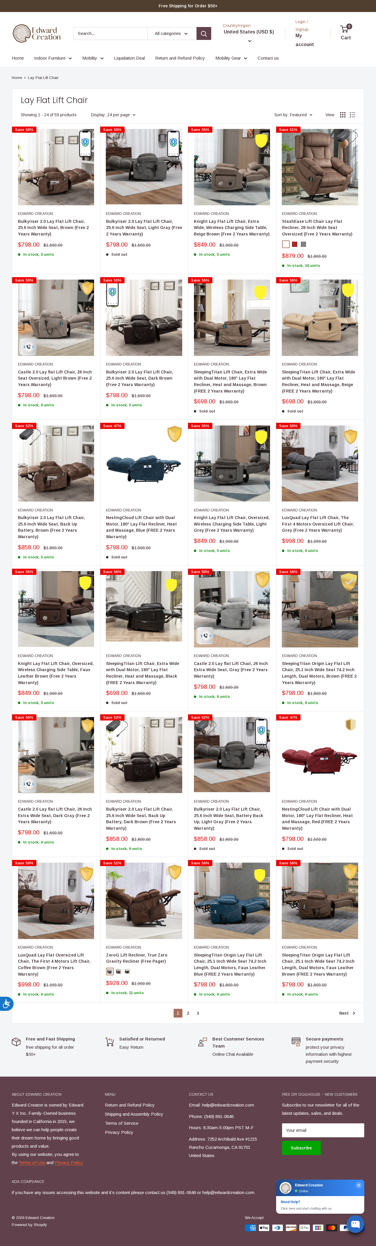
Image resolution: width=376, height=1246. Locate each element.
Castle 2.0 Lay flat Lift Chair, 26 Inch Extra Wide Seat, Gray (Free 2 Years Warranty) (231, 669)
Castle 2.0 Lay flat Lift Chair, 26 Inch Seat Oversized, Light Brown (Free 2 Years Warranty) (55, 378)
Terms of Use (32, 1162)
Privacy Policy (69, 1162)
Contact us (268, 57)
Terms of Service (121, 1123)
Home (18, 57)
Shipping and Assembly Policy (134, 1114)
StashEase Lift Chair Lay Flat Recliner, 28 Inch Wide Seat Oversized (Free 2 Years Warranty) (317, 227)
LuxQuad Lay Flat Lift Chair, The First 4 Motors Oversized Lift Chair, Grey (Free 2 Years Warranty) (318, 524)
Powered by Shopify (29, 1225)
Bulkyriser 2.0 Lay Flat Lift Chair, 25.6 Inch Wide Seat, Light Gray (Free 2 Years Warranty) (144, 227)
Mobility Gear (228, 57)
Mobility (89, 57)
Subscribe (301, 1147)
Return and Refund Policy (180, 57)
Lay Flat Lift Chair (43, 77)
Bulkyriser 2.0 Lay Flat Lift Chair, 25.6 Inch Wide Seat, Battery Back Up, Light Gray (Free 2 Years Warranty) (228, 819)
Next (344, 1013)
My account (305, 40)
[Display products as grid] (342, 114)
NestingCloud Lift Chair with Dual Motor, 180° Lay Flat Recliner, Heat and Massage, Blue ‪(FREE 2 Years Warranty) (141, 527)
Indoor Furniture (50, 57)
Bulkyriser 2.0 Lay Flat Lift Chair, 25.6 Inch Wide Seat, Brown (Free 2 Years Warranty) (53, 227)
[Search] (204, 33)
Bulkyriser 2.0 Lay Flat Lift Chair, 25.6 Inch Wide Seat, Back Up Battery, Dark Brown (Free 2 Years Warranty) (141, 819)
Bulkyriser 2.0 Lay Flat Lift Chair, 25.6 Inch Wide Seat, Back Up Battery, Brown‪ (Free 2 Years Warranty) (51, 527)
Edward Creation (35, 214)
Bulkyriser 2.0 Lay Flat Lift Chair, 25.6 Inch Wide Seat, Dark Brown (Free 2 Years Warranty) (139, 378)
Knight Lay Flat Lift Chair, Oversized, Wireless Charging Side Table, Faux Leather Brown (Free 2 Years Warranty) (56, 673)
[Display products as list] (352, 114)
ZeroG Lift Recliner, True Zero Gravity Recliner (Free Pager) (136, 958)
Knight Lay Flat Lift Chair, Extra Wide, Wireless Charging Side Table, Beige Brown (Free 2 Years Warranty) (232, 227)
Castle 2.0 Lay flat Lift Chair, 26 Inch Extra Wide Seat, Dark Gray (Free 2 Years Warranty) (55, 815)
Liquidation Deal (129, 57)
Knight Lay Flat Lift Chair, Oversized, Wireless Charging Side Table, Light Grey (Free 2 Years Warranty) (232, 524)
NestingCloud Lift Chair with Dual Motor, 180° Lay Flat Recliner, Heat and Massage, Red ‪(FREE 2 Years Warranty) (317, 819)
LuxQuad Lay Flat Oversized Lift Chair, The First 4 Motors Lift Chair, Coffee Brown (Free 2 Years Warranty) (54, 964)
